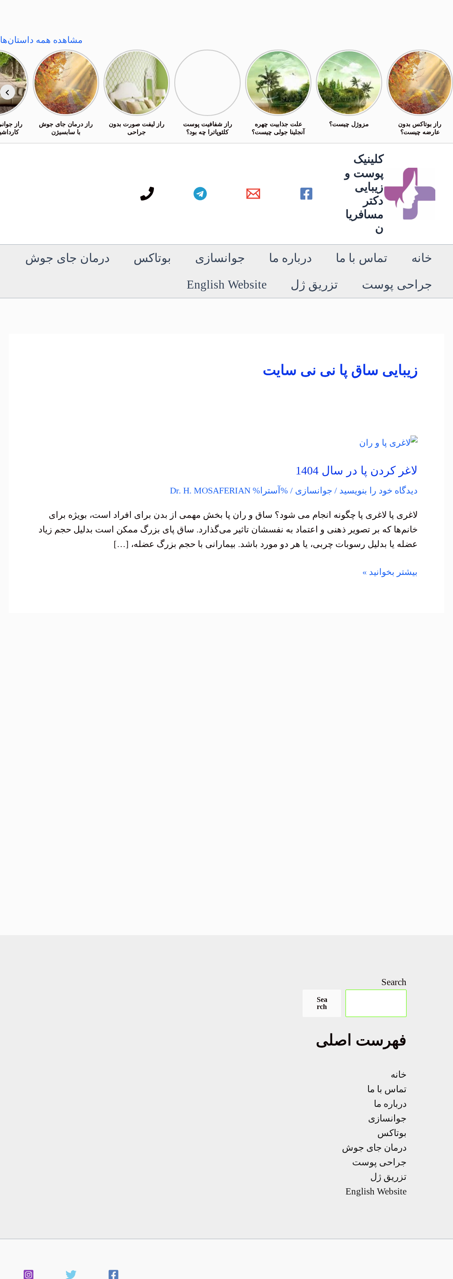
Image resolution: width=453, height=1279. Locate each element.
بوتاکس (152, 258)
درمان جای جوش (67, 258)
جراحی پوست (397, 284)
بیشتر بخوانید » (390, 572)
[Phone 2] (147, 193)
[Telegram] (200, 193)
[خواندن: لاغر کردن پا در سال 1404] (388, 442)
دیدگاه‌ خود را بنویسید (378, 490)
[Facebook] (306, 193)
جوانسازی (220, 258)
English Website (227, 284)
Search (394, 982)
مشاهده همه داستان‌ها (41, 40)
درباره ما (290, 258)
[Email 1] (253, 193)
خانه (421, 258)
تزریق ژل (314, 284)
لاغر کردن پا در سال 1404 (357, 470)
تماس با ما (362, 258)
